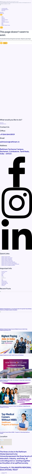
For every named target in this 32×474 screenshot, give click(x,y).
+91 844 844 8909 (7, 134)
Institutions (3, 18)
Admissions (3, 20)
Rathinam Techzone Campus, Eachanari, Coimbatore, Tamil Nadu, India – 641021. (15, 151)
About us (3, 17)
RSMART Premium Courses (6, 25)
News (2, 24)
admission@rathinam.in (9, 142)
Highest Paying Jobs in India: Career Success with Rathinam (12, 355)
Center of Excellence (5, 19)
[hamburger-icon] (1, 14)
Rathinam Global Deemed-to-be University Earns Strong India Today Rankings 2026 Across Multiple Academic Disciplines (15, 309)
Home (2, 16)
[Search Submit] (1, 43)
